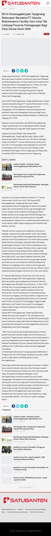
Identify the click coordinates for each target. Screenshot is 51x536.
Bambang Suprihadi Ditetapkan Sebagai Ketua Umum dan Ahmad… (31, 185)
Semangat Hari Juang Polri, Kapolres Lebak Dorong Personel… (29, 175)
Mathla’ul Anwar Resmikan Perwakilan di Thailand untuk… (31, 468)
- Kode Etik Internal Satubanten (17, 512)
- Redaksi (19, 509)
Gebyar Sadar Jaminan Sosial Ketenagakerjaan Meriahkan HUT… (28, 165)
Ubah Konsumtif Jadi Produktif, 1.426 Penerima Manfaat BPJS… (29, 458)
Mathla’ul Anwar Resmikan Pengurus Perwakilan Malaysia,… (29, 448)
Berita (46, 34)
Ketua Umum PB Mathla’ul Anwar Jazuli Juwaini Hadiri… (30, 479)
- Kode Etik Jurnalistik (36, 512)
